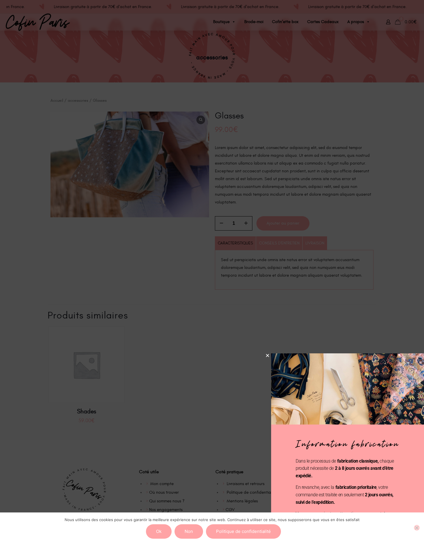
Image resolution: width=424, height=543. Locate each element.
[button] (267, 355)
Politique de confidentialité (243, 531)
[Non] (417, 528)
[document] (212, 271)
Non (189, 531)
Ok (159, 531)
